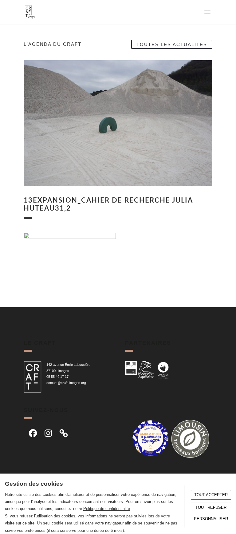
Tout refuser (210, 507)
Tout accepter (211, 494)
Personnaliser (211, 518)
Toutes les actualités (171, 44)
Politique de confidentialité (106, 508)
